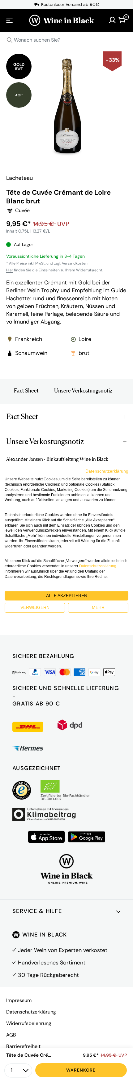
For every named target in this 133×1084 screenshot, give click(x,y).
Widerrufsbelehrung (28, 1023)
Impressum (19, 1000)
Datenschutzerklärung (31, 1012)
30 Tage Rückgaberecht (48, 975)
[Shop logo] (61, 20)
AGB (11, 1035)
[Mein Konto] (112, 20)
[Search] (9, 40)
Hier (9, 270)
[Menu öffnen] (9, 20)
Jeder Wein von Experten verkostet (62, 950)
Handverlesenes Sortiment (51, 962)
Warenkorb (81, 1070)
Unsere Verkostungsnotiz (83, 390)
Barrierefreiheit (23, 1046)
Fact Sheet (26, 390)
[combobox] (66, 40)
